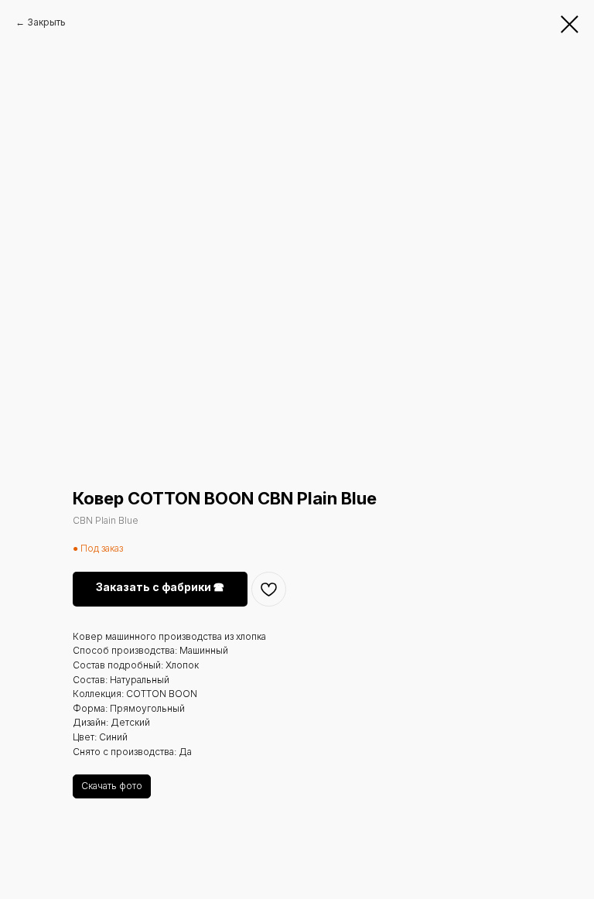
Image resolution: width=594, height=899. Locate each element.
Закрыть (46, 22)
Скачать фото (111, 785)
